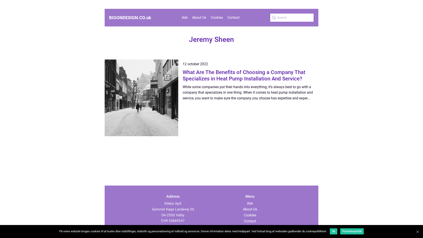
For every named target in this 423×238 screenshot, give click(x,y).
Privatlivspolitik (352, 231)
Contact (233, 17)
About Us (199, 17)
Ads (185, 17)
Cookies (217, 17)
